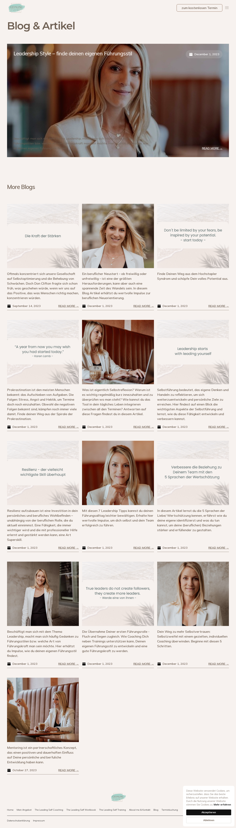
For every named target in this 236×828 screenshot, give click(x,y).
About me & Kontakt (139, 809)
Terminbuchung (170, 809)
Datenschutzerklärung (18, 820)
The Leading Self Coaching (49, 809)
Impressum (39, 820)
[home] (16, 7)
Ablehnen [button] (208, 820)
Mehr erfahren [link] (222, 804)
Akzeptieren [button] (208, 812)
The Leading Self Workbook (81, 809)
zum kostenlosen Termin (199, 8)
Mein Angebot (24, 809)
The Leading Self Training (112, 809)
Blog (155, 809)
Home (10, 809)
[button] (227, 8)
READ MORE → (212, 148)
